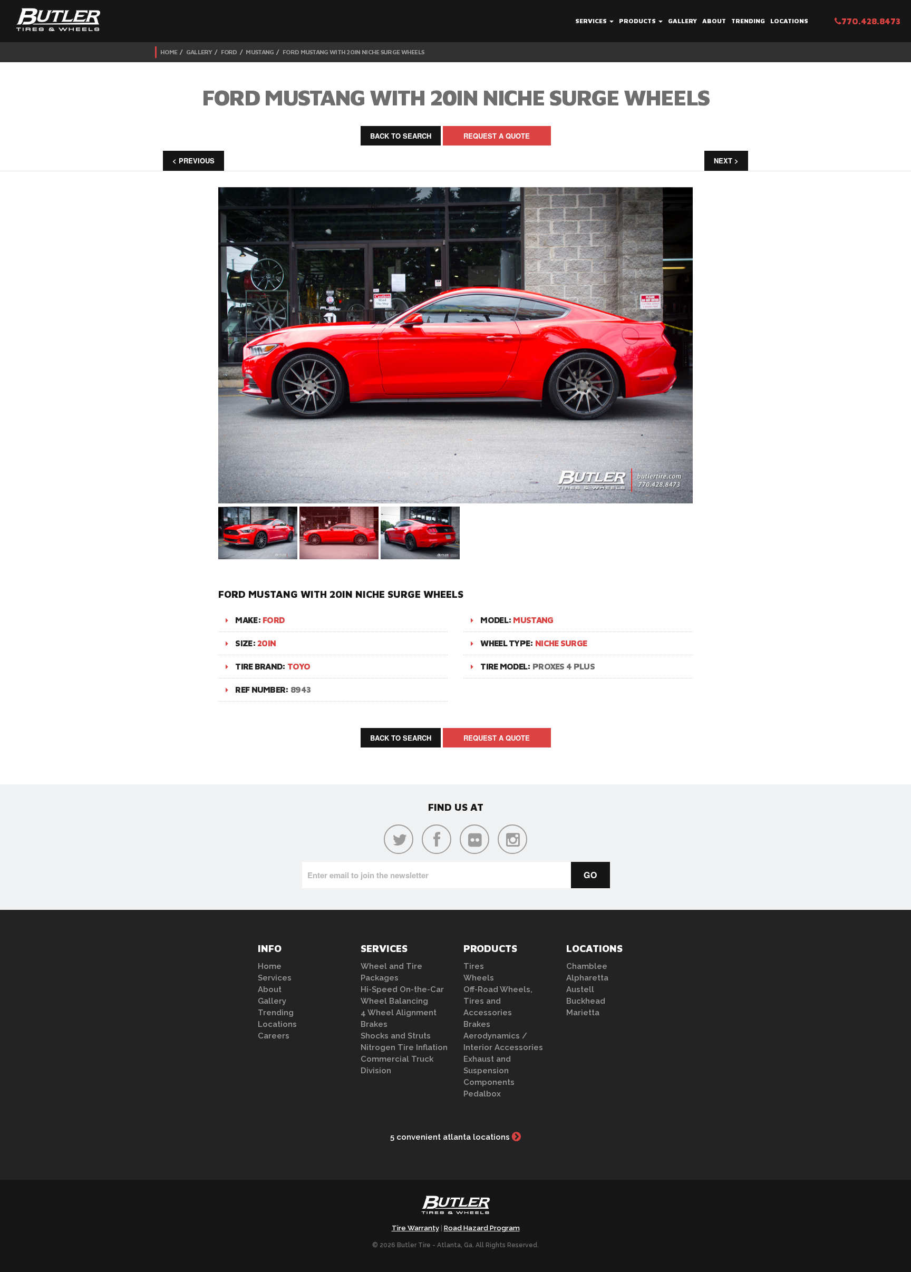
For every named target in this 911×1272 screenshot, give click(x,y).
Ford (229, 52)
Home (168, 52)
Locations (789, 21)
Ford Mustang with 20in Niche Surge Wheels (353, 52)
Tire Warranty (415, 1228)
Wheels (478, 978)
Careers (273, 1036)
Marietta (582, 1012)
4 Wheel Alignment (399, 1012)
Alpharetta (587, 978)
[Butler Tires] (455, 1208)
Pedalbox (482, 1094)
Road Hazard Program (482, 1228)
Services (591, 21)
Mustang (260, 52)
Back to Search (400, 136)
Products (638, 21)
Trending (748, 21)
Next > (726, 161)
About (714, 21)
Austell (580, 989)
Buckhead (585, 1001)
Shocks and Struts (396, 1036)
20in (266, 643)
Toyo (298, 666)
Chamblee (586, 966)
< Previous (193, 161)
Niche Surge (561, 643)
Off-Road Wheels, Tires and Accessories (497, 1001)
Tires (473, 966)
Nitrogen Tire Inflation (404, 1047)
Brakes (374, 1024)
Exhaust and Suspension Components (489, 1070)
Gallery (682, 21)
